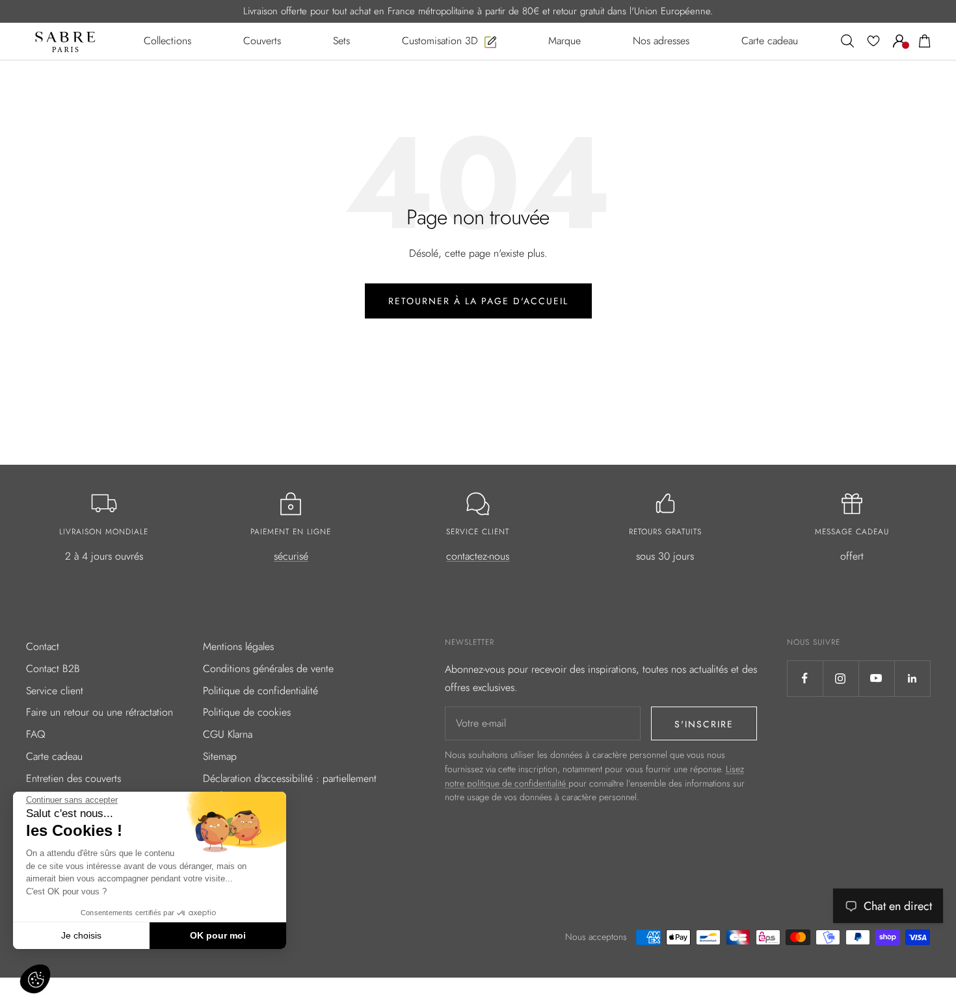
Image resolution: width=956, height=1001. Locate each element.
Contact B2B (53, 668)
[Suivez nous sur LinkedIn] (912, 678)
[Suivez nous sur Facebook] (805, 678)
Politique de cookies (247, 712)
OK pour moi (218, 935)
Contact (42, 646)
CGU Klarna (227, 734)
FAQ (36, 734)
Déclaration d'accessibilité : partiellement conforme (290, 787)
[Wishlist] (873, 40)
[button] (35, 978)
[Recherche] (847, 40)
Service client (54, 690)
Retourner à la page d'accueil (478, 300)
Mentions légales (238, 646)
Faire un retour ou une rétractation (99, 712)
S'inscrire (704, 724)
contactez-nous (477, 556)
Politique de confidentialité (260, 690)
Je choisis (81, 935)
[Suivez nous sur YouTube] (876, 678)
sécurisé (291, 556)
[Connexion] (899, 40)
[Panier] (925, 40)
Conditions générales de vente (268, 668)
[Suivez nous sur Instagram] (840, 678)
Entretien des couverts (73, 778)
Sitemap (220, 756)
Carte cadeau (54, 756)
